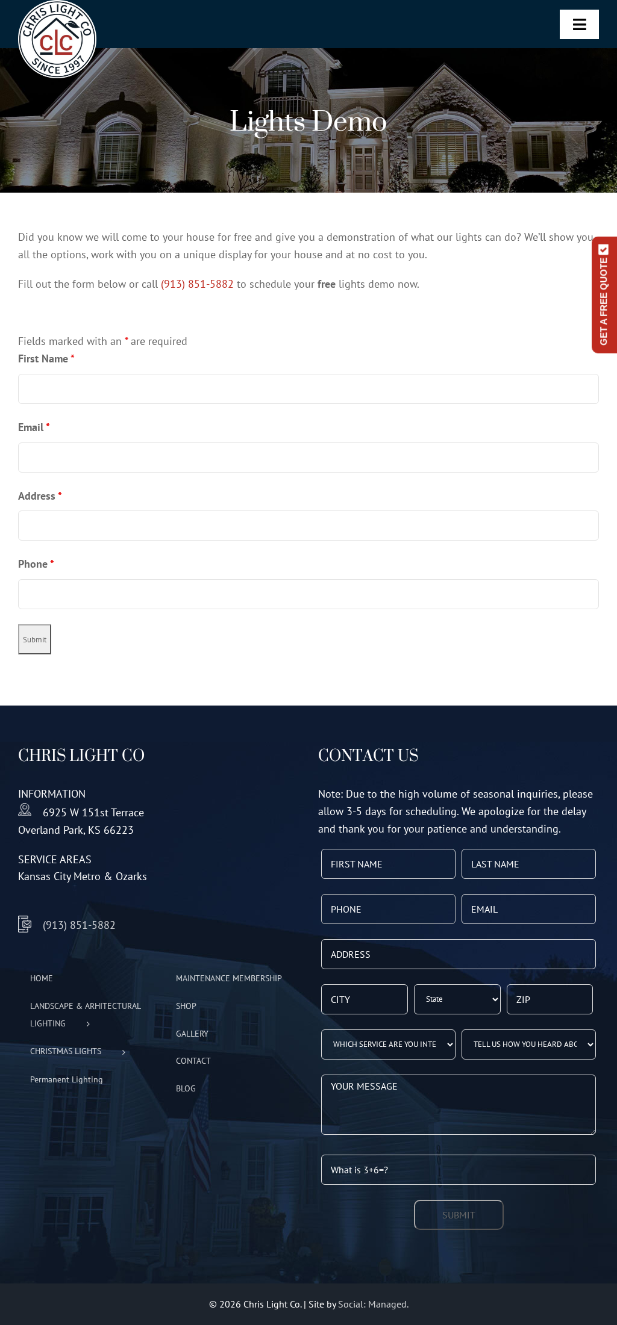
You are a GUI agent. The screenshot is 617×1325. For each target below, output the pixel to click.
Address (40, 496)
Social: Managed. (373, 1304)
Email (34, 427)
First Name (46, 358)
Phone (36, 564)
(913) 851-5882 (197, 284)
